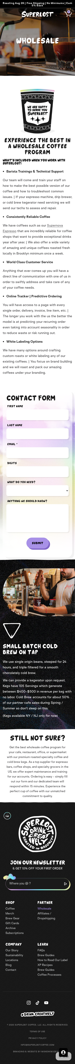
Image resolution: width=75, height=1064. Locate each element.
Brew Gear (12, 918)
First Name (15, 406)
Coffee (10, 908)
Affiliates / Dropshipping (46, 916)
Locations (11, 960)
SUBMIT (37, 543)
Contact (10, 970)
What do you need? (21, 482)
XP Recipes (45, 965)
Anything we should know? (27, 501)
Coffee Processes (49, 974)
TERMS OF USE (37, 1031)
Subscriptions (14, 933)
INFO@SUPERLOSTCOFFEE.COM (37, 1045)
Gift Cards (12, 923)
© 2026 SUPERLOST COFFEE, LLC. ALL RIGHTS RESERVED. (37, 1025)
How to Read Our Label (53, 960)
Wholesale (44, 908)
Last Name (14, 425)
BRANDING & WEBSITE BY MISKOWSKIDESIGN (37, 1051)
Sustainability (14, 955)
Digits (12, 463)
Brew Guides (46, 955)
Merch (9, 913)
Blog (8, 965)
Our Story (11, 950)
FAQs (41, 950)
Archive (10, 928)
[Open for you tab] (63, 1052)
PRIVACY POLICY (38, 1038)
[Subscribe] (65, 883)
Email (12, 444)
